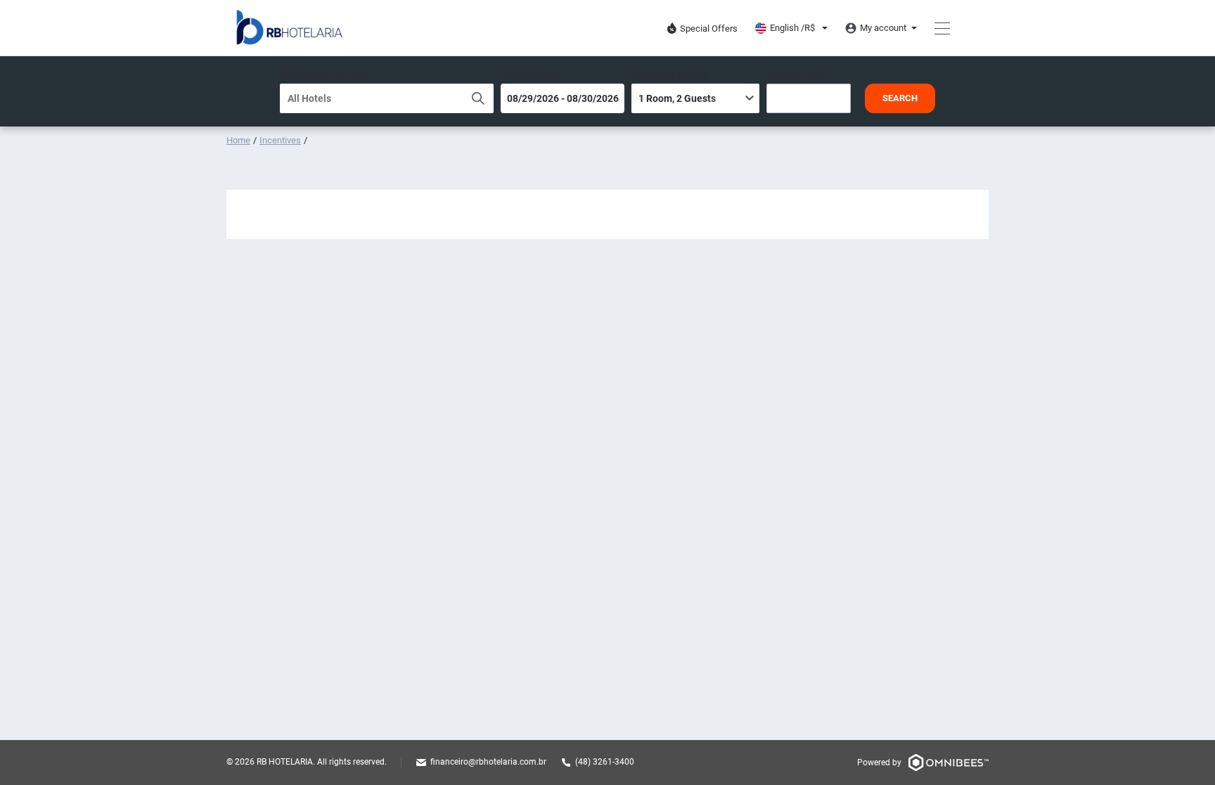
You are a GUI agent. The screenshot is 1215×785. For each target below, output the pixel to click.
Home (238, 140)
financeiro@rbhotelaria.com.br (488, 762)
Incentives (280, 140)
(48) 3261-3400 (604, 762)
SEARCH (900, 98)
